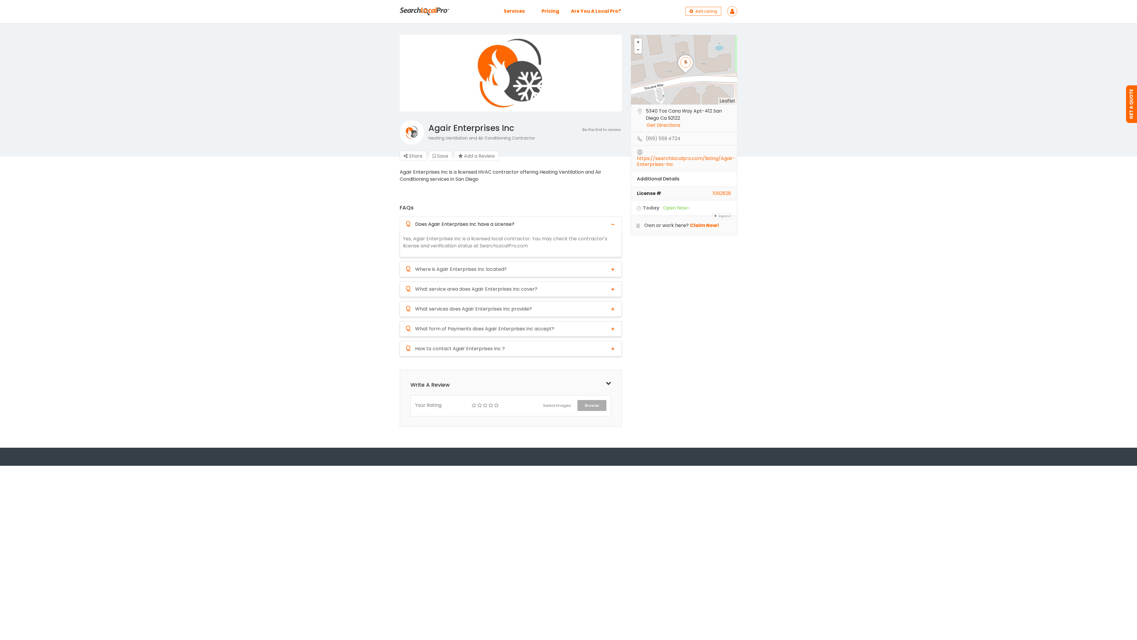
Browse (592, 405)
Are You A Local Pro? (596, 11)
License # (649, 193)
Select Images (557, 405)
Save (442, 156)
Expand (724, 216)
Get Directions (663, 125)
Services (514, 11)
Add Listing (705, 11)
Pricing (550, 11)
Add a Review (479, 156)
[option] (511, 73)
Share (415, 156)
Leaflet (727, 100)
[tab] (511, 224)
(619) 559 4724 (663, 139)
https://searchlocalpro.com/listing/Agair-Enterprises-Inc (686, 159)
